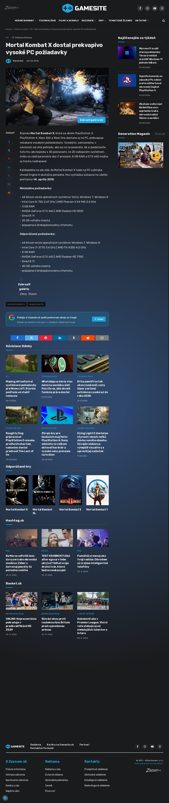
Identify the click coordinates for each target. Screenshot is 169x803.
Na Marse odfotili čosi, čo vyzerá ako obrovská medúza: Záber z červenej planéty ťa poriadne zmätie (21, 563)
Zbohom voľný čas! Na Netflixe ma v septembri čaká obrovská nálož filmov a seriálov (150, 111)
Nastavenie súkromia (17, 780)
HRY (101, 20)
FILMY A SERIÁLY (69, 20)
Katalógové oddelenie (95, 780)
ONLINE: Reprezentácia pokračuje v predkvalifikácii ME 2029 (21, 624)
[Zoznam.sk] (154, 771)
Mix (8, 551)
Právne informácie (16, 769)
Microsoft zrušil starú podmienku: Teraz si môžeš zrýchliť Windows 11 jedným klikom (150, 55)
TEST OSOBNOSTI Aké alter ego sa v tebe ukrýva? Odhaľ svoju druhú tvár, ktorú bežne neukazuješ (56, 563)
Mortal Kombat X (17, 509)
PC (31, 29)
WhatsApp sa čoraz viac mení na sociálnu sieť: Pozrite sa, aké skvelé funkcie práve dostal (57, 387)
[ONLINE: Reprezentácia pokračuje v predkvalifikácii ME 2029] (21, 601)
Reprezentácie (15, 614)
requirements (36, 304)
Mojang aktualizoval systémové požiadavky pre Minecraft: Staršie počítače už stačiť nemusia (21, 388)
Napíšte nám (12, 791)
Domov (9, 29)
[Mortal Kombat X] (17, 490)
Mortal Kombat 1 (97, 509)
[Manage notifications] (5, 798)
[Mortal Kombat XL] (44, 490)
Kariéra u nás (12, 785)
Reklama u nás (53, 769)
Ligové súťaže (85, 614)
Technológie (49, 376)
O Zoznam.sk (16, 761)
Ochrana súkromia (15, 774)
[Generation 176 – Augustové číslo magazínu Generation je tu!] (140, 155)
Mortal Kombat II (70, 509)
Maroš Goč (18, 61)
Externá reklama (54, 774)
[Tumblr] (9, 175)
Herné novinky (21, 29)
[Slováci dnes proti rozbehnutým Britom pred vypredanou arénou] (57, 601)
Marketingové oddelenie (97, 785)
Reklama (52, 761)
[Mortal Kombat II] (70, 490)
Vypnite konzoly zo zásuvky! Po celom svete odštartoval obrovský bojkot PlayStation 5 (151, 83)
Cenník (48, 785)
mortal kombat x (16, 304)
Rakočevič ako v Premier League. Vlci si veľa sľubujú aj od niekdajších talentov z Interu (92, 626)
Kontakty (92, 761)
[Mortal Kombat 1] (97, 490)
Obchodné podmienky (56, 780)
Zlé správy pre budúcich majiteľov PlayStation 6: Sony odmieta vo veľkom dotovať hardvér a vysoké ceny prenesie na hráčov (56, 444)
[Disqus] (57, 685)
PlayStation (13, 428)
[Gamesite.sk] (84, 8)
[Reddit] (9, 192)
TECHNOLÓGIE (47, 20)
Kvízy (45, 551)
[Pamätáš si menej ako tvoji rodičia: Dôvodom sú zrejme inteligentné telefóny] (93, 538)
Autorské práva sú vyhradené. (149, 763)
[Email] (9, 184)
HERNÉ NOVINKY (24, 20)
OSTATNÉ (141, 20)
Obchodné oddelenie (95, 774)
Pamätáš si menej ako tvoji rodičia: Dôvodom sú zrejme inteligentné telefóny (92, 561)
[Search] (163, 20)
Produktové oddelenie (96, 769)
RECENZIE (88, 20)
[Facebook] (9, 142)
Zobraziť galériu (91, 120)
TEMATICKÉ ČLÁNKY (120, 20)
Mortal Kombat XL (42, 511)
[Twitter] (9, 150)
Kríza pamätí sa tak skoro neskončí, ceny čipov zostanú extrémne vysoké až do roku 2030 (92, 388)
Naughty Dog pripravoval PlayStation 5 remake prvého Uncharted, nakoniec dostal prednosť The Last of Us (20, 444)
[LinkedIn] (9, 167)
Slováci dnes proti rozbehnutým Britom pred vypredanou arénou (56, 624)
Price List (50, 791)
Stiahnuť (160, 134)
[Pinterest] (9, 158)
